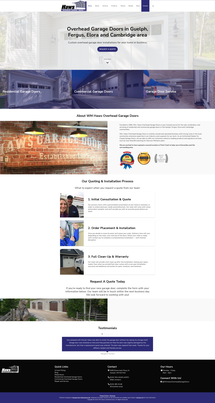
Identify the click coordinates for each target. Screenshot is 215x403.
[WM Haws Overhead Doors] (74, 6)
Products (114, 6)
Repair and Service (62, 381)
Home (90, 6)
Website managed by (74, 398)
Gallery (123, 6)
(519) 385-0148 (116, 384)
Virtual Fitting (60, 370)
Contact (145, 6)
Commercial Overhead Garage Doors (68, 379)
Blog (137, 6)
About (97, 6)
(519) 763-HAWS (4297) (120, 377)
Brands (131, 6)
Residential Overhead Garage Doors (68, 377)
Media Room (59, 375)
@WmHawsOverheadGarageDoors (175, 382)
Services (105, 6)
